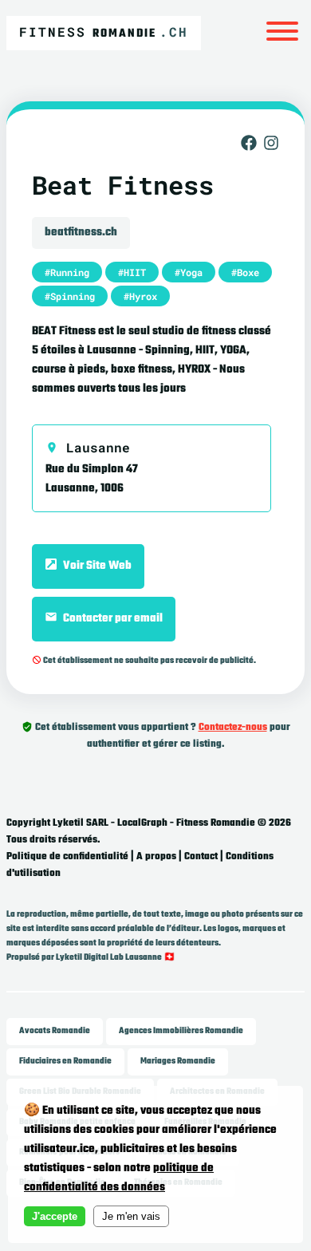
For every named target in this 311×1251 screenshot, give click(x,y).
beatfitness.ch (81, 232)
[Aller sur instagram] (271, 147)
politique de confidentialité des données (119, 1178)
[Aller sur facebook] (249, 147)
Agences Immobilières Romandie (181, 1031)
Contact (201, 857)
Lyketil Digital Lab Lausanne (109, 958)
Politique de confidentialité (67, 857)
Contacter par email (112, 619)
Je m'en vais (131, 1216)
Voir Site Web (96, 566)
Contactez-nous (233, 728)
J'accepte (54, 1216)
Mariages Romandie (177, 1061)
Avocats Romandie (54, 1031)
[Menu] (282, 33)
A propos (156, 857)
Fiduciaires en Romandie (65, 1061)
